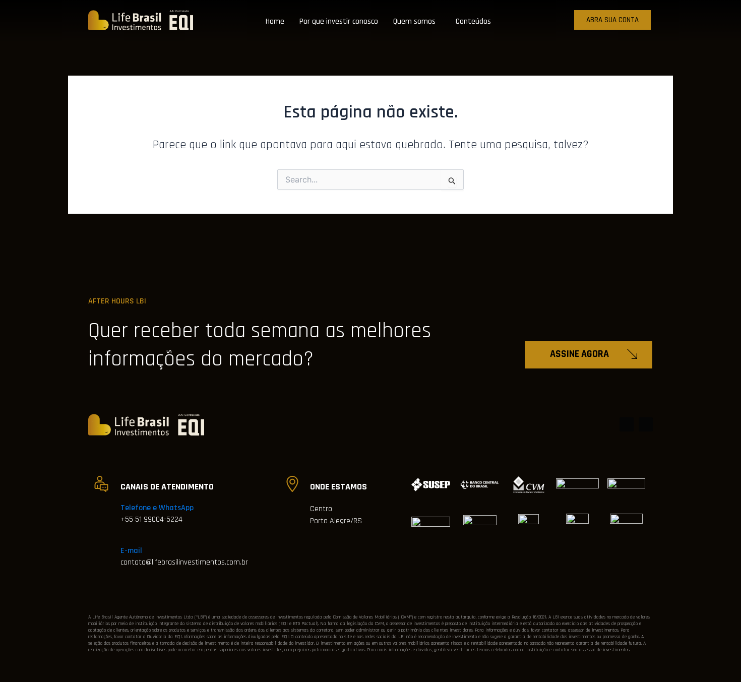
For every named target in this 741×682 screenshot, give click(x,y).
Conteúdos (473, 21)
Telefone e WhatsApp (157, 508)
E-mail (131, 550)
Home (275, 21)
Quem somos (414, 21)
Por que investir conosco (338, 21)
